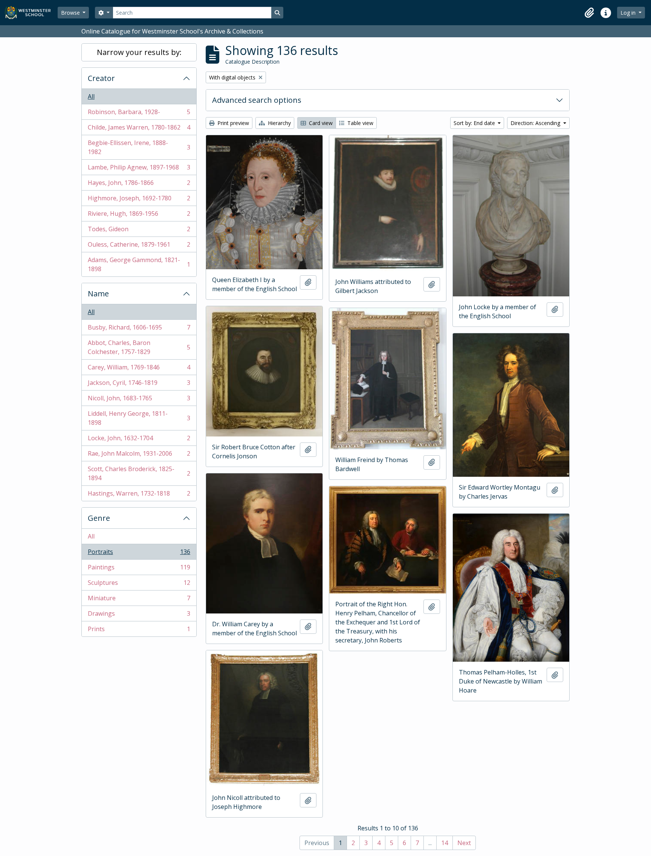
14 (444, 843)
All (91, 96)
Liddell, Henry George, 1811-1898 (138, 418)
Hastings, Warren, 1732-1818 (138, 495)
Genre (99, 518)
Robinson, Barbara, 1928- (138, 114)
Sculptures (138, 584)
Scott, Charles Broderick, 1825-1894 (138, 473)
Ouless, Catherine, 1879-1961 (138, 246)
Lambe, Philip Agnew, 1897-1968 (138, 169)
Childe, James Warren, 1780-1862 (138, 129)
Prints (138, 630)
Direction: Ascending (536, 123)
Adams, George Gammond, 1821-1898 (138, 264)
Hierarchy (278, 123)
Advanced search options (256, 100)
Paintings (138, 569)
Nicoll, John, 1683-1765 (138, 400)
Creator (101, 78)
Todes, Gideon (138, 231)
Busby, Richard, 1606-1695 (138, 329)
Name (98, 293)
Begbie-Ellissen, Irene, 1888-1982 (138, 147)
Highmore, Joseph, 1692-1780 (138, 200)
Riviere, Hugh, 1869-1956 (138, 215)
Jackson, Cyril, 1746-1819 (138, 384)
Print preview (232, 123)
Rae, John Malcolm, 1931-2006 (138, 455)
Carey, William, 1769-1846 (138, 369)
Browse (71, 12)
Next (464, 843)
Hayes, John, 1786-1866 (138, 185)
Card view (320, 123)
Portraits (138, 554)
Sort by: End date (475, 123)
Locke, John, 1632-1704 (138, 440)
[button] (589, 13)
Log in (628, 12)
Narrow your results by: (139, 52)
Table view (359, 123)
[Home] (31, 12)
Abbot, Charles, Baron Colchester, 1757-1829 (138, 347)
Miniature (138, 600)
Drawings (138, 615)
